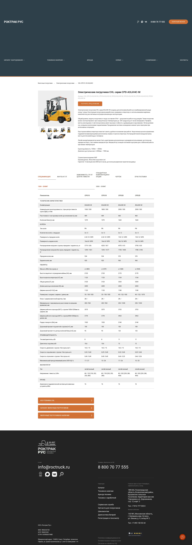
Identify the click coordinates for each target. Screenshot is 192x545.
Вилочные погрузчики (45, 83)
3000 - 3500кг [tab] (101, 186)
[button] (178, 22)
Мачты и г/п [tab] (62, 176)
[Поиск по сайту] (138, 22)
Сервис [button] (119, 60)
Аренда (90, 60)
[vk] (146, 22)
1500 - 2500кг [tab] (43, 186)
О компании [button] (151, 60)
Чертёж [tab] (118, 176)
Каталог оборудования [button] (13, 60)
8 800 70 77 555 (158, 22)
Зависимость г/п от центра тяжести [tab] (85, 175)
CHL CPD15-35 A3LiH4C (85, 83)
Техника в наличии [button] (55, 60)
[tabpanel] (96, 188)
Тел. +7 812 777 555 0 (136, 506)
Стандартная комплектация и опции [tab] (102, 174)
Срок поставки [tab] (141, 176)
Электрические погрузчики (65, 83)
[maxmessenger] (142, 22)
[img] (40, 474)
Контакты (184, 60)
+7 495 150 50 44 (138, 523)
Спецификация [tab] (44, 176)
